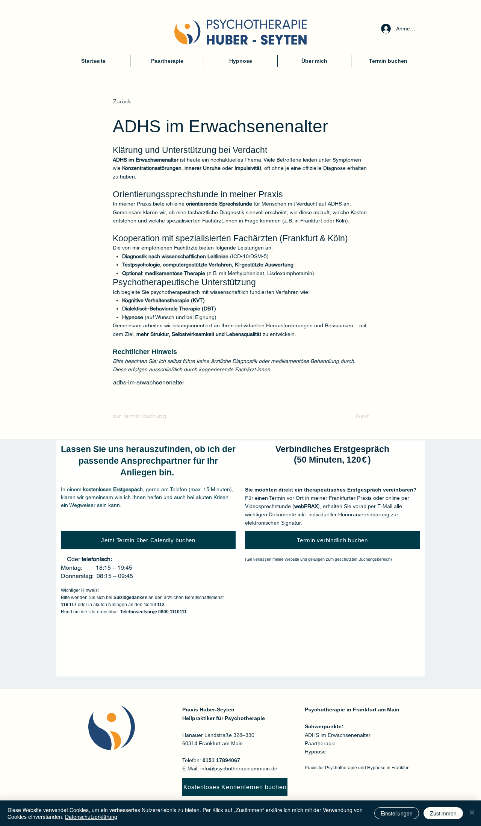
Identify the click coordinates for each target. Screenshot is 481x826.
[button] (138, 101)
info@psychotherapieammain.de (238, 768)
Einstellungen (397, 813)
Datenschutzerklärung (91, 816)
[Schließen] (471, 813)
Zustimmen (443, 813)
